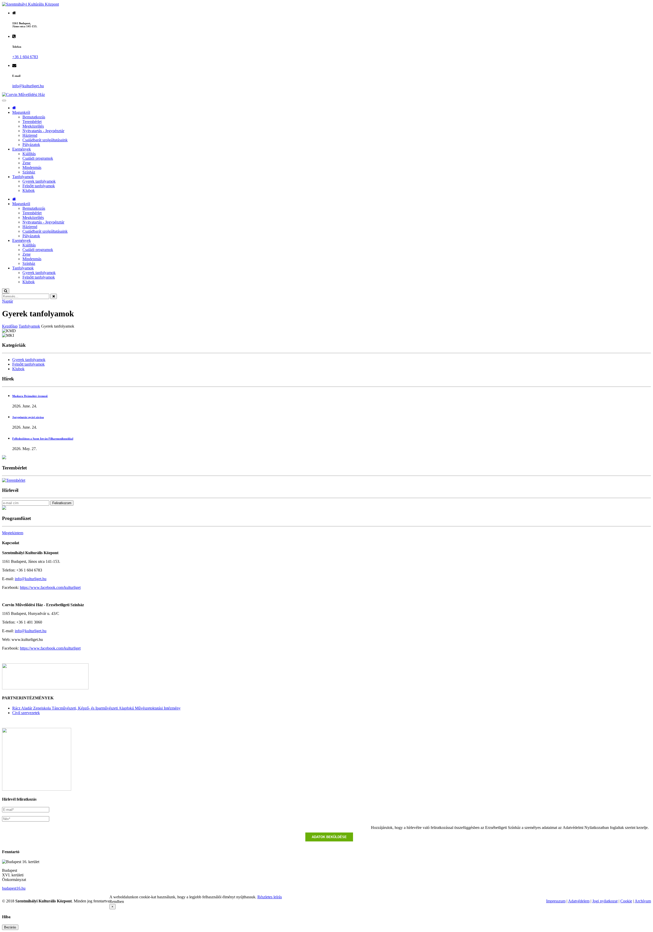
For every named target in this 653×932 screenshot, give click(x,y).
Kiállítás (29, 154)
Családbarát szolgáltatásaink (45, 140)
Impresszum (556, 901)
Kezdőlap (10, 326)
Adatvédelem (578, 901)
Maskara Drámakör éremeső (30, 395)
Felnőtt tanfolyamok (38, 186)
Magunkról (21, 112)
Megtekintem (12, 533)
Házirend (29, 135)
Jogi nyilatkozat (605, 901)
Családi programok (37, 158)
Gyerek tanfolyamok (39, 181)
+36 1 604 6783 (25, 57)
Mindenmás (31, 167)
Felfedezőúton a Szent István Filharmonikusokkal (42, 438)
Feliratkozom (61, 503)
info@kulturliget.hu (30, 579)
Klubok (28, 190)
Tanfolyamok (23, 177)
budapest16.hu (14, 888)
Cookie (626, 901)
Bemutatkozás (33, 117)
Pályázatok (31, 144)
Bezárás (10, 927)
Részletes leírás (269, 897)
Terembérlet (32, 121)
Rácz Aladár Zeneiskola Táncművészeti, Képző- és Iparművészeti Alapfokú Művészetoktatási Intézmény (96, 708)
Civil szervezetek (26, 713)
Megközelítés (33, 126)
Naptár (7, 301)
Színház (28, 172)
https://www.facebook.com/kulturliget (50, 587)
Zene (26, 163)
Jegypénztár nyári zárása (28, 417)
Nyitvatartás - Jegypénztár (43, 131)
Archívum (643, 901)
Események (21, 149)
